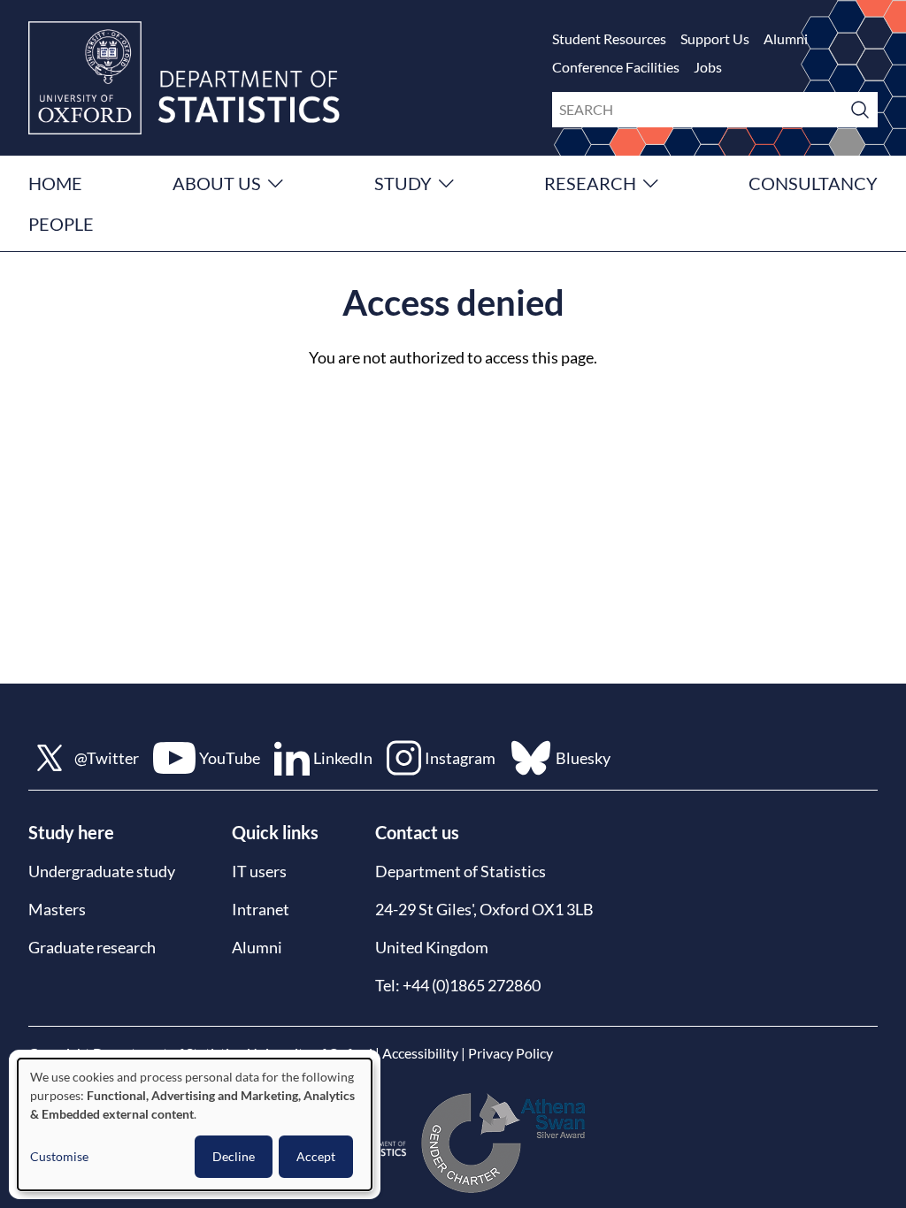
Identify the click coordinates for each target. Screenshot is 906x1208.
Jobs (708, 66)
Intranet (260, 909)
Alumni (786, 38)
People (61, 223)
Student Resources (609, 38)
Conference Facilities (616, 66)
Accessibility (420, 1052)
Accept (315, 1156)
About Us (217, 183)
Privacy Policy (510, 1052)
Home (55, 183)
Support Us (714, 38)
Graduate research (92, 947)
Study (403, 183)
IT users (259, 871)
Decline (233, 1156)
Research (590, 183)
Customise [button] (59, 1156)
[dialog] (195, 1124)
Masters (57, 909)
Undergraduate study (101, 871)
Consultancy (813, 183)
